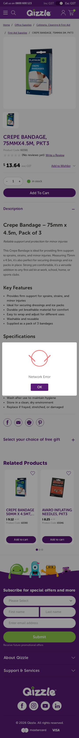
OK (39, 387)
